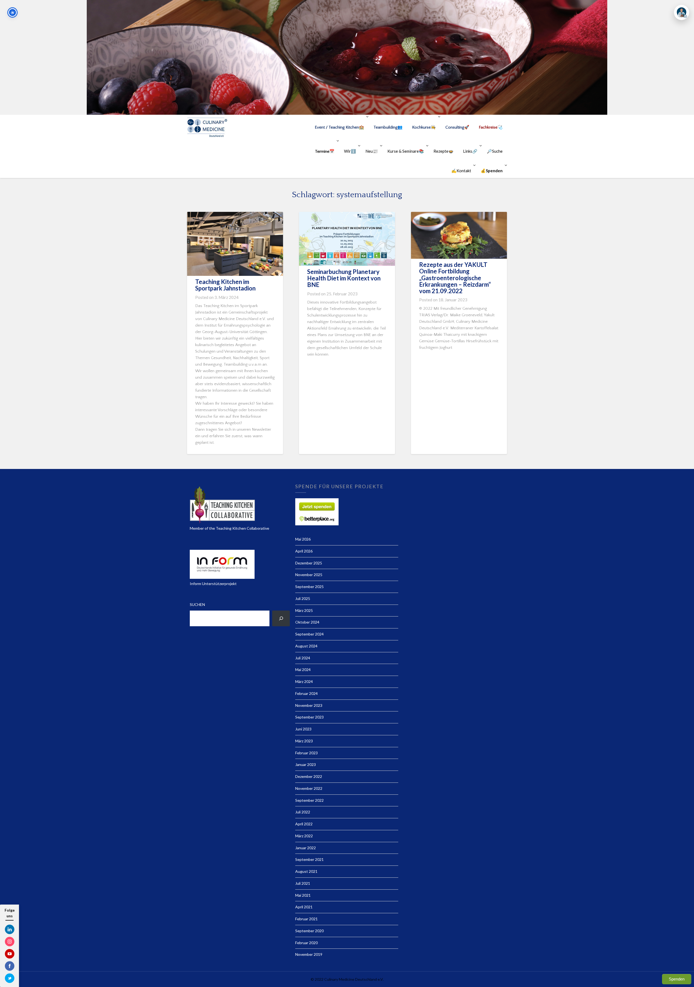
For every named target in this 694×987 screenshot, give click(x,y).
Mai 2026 (303, 539)
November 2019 (308, 954)
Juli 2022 (302, 812)
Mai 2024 (303, 669)
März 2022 (304, 835)
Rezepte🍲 (443, 151)
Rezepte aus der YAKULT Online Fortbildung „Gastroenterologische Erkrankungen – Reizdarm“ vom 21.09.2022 (455, 278)
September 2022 (309, 800)
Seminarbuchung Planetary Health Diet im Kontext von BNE (344, 278)
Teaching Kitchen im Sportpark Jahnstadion (225, 285)
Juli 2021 (302, 883)
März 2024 (304, 681)
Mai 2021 (303, 895)
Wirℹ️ (350, 151)
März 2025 (304, 610)
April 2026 (304, 551)
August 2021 (306, 871)
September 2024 (309, 634)
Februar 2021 (306, 918)
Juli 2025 (302, 598)
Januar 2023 (305, 764)
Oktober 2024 (307, 622)
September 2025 (309, 586)
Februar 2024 (306, 693)
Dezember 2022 (308, 776)
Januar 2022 (305, 847)
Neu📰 (371, 151)
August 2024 (306, 646)
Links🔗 (470, 151)
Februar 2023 (306, 752)
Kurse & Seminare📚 (405, 151)
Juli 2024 (302, 658)
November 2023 (308, 705)
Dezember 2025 (308, 563)
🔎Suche (495, 151)
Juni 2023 (303, 729)
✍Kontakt (461, 170)
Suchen (197, 604)
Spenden (677, 979)
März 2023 (304, 741)
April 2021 (304, 907)
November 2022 (308, 788)
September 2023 (309, 717)
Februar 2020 (306, 942)
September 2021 (309, 859)
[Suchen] (281, 618)
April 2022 (304, 824)
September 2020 (309, 930)
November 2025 (308, 574)
